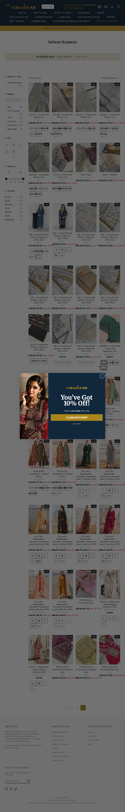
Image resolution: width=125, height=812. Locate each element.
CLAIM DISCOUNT (77, 417)
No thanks (77, 424)
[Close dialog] (102, 376)
